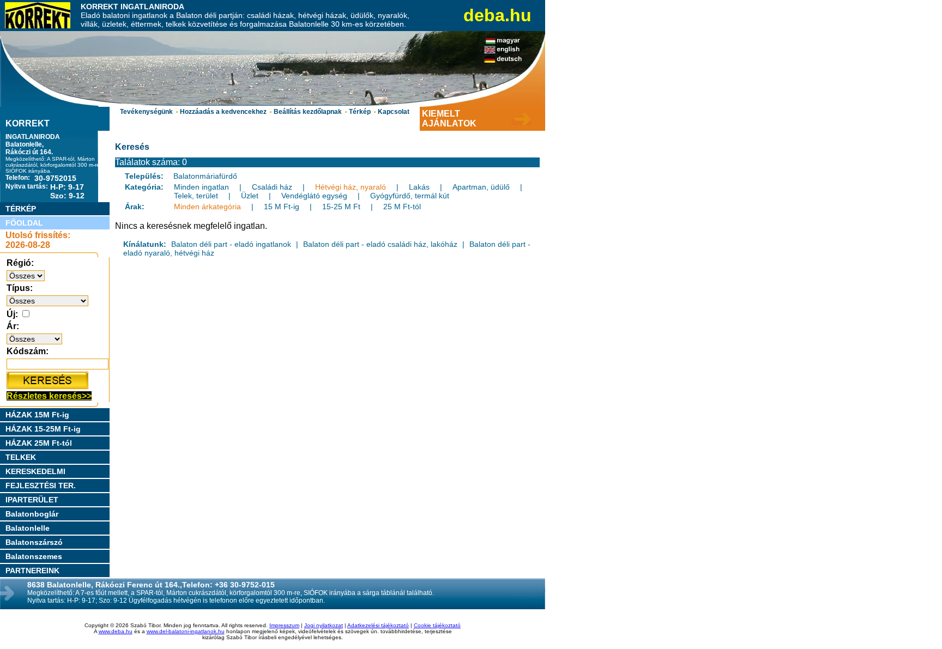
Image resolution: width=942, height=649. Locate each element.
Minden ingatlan (201, 187)
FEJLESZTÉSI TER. (40, 485)
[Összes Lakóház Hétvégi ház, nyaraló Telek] (47, 300)
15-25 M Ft (341, 206)
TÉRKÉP (20, 208)
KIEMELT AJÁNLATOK (449, 118)
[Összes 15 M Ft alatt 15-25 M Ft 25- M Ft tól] (34, 338)
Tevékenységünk (146, 112)
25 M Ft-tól (402, 206)
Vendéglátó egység (314, 195)
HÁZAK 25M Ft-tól (38, 443)
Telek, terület (196, 195)
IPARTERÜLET (31, 499)
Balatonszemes (33, 556)
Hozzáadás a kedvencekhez (223, 112)
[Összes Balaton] (26, 275)
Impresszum (284, 625)
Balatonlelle (27, 528)
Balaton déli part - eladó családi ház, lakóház (380, 244)
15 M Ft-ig (281, 206)
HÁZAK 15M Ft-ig (37, 414)
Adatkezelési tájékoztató (378, 625)
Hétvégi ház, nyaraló (350, 187)
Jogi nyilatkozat (323, 625)
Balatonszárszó (34, 542)
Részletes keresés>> (49, 396)
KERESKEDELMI (35, 471)
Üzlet (249, 195)
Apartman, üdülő (481, 187)
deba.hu (497, 15)
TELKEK (20, 457)
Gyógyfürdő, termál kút (409, 195)
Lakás (419, 187)
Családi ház (272, 187)
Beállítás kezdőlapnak (308, 112)
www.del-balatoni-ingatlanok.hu (186, 631)
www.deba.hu (115, 631)
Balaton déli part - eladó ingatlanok (231, 244)
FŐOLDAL (24, 223)
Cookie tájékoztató (437, 625)
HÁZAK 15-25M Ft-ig (43, 428)
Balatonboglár (31, 514)
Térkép (360, 112)
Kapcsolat (393, 112)
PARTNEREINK (32, 570)
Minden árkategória (207, 206)
